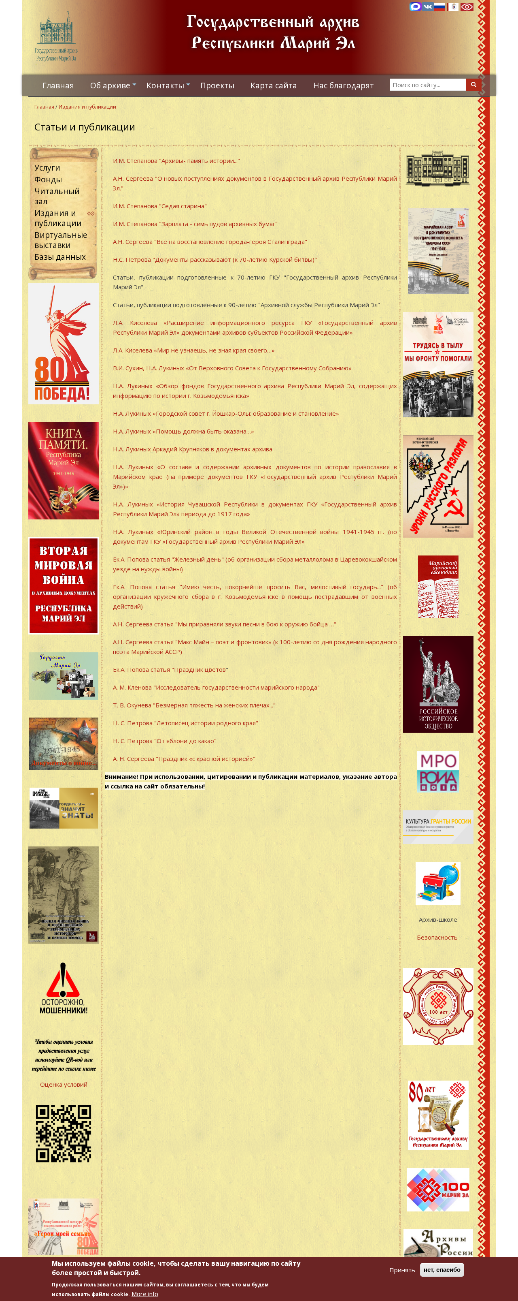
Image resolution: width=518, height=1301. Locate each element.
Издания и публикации (87, 106)
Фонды (48, 179)
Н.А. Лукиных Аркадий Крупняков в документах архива (193, 449)
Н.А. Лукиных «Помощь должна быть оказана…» (184, 431)
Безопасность (438, 937)
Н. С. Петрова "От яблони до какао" (165, 741)
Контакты (169, 87)
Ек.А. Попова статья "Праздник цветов (169, 669)
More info (145, 1294)
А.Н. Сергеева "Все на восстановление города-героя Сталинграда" (211, 241)
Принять (402, 1270)
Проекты (217, 85)
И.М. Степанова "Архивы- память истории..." (176, 160)
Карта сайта (274, 85)
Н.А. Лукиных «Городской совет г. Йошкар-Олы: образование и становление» (226, 413)
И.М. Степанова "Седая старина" (160, 206)
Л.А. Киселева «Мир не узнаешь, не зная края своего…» (194, 350)
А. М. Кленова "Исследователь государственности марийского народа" (216, 687)
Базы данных (60, 256)
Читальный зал (57, 196)
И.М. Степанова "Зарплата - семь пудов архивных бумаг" (195, 224)
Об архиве (114, 87)
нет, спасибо (442, 1269)
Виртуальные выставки (60, 239)
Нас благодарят (343, 85)
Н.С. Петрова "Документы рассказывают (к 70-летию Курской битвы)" (215, 259)
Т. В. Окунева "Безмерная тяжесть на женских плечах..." (194, 705)
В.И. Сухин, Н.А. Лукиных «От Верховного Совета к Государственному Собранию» (232, 368)
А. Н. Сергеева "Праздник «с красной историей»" (184, 758)
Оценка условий (63, 1084)
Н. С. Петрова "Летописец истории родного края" (185, 723)
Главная (58, 85)
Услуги (47, 167)
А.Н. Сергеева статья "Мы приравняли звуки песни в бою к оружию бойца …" (224, 624)
